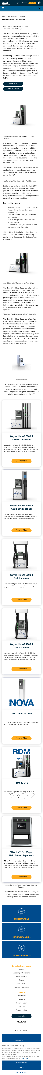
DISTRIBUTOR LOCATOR (21, 955)
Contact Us (13, 84)
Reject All (21, 1067)
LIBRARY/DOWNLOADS (21, 937)
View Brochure (13, 89)
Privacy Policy (25, 1058)
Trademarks (22, 996)
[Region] (39, 3)
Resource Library (21, 1003)
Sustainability (21, 999)
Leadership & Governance (22, 973)
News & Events (21, 977)
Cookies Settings (21, 1072)
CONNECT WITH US (21, 919)
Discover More (21, 461)
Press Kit (21, 1007)
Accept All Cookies (21, 1063)
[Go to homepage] (6, 3)
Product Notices (21, 1010)
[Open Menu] (3, 8)
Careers (21, 980)
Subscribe (21, 1016)
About (21, 969)
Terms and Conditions (21, 987)
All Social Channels (21, 1030)
